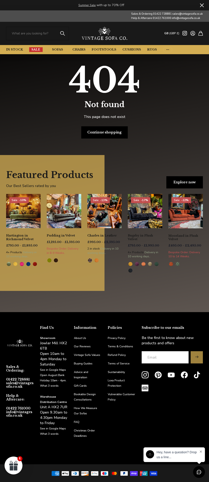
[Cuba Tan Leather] (90, 260)
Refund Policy (117, 355)
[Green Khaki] (150, 264)
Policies (115, 328)
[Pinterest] (158, 375)
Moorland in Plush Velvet (183, 237)
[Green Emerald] (156, 264)
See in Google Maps (53, 428)
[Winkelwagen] (200, 33)
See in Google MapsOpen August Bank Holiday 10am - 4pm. (53, 375)
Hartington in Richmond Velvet (19, 237)
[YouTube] (171, 375)
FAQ (76, 422)
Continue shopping (104, 132)
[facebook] (184, 375)
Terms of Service (119, 363)
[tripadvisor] (145, 388)
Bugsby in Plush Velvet (140, 237)
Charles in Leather (102, 235)
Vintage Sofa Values (87, 355)
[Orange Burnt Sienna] (35, 264)
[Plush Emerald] (177, 264)
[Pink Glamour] (21, 264)
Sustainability (116, 372)
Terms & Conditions (120, 346)
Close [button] (201, 5)
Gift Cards (80, 386)
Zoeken (63, 33)
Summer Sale (87, 5)
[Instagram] (145, 375)
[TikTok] (197, 375)
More (167, 49)
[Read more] (184, 33)
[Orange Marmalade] (143, 264)
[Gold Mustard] (130, 264)
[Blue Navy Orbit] (28, 264)
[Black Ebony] (130, 270)
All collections (43, 49)
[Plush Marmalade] (171, 264)
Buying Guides (83, 363)
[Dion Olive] (49, 260)
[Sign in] (192, 33)
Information (85, 328)
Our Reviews (82, 346)
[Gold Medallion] (15, 264)
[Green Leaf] (8, 264)
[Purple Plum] (137, 264)
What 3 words (49, 386)
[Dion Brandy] (56, 260)
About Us (80, 338)
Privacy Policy (117, 338)
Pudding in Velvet (61, 235)
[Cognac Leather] (96, 260)
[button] (13, 465)
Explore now (184, 182)
